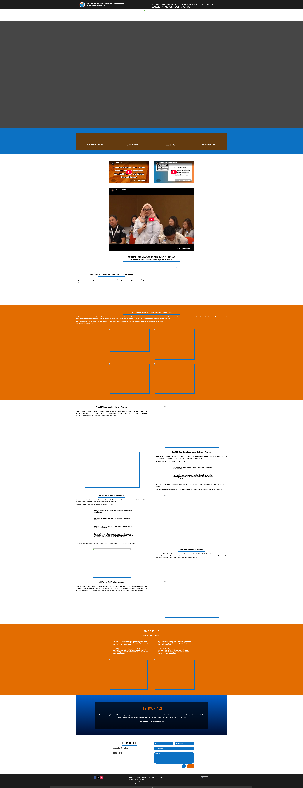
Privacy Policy (132, 783)
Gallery (157, 7)
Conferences (187, 5)
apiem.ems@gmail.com (138, 781)
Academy (206, 5)
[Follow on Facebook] (95, 777)
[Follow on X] (98, 777)
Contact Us (182, 7)
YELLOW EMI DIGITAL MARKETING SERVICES (185, 787)
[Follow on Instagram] (101, 777)
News (169, 7)
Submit (190, 766)
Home (156, 5)
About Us (167, 5)
